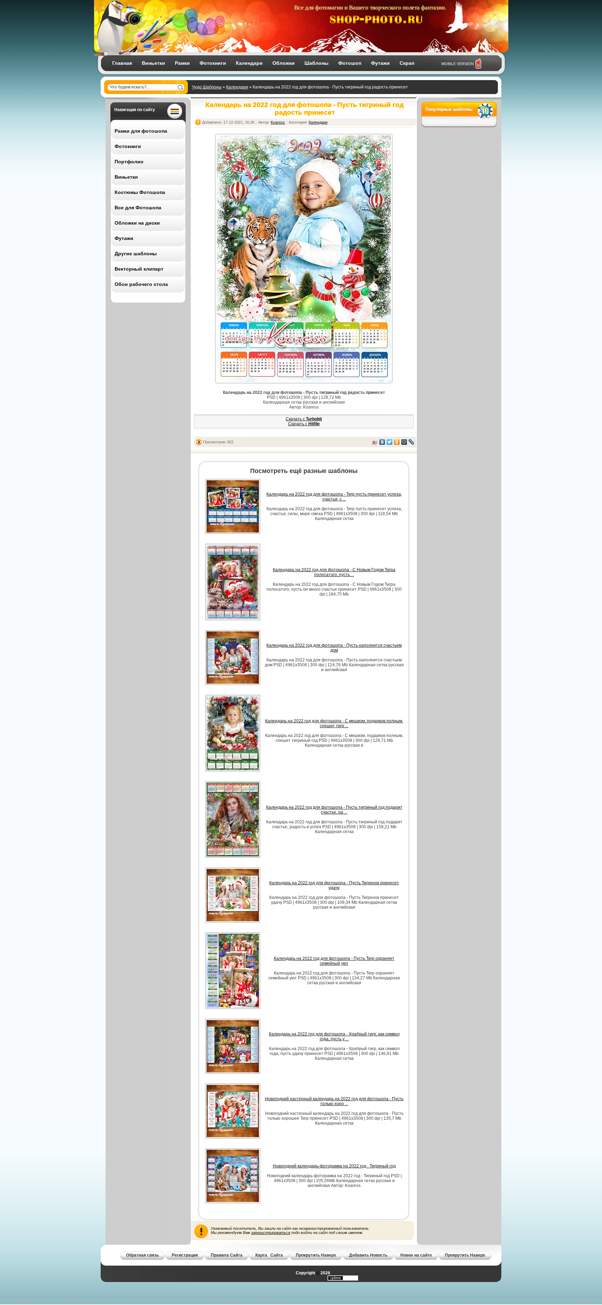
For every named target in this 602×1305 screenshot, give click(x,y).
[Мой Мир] (404, 441)
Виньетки (153, 63)
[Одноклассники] (397, 441)
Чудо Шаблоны (207, 87)
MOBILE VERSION (457, 64)
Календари (249, 63)
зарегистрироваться (270, 1232)
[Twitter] (389, 441)
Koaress (278, 122)
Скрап (407, 63)
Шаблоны (316, 63)
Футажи (380, 63)
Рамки (182, 63)
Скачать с (304, 419)
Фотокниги (213, 63)
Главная (122, 63)
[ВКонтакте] (382, 441)
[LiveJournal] (411, 441)
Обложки (283, 63)
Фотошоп (349, 63)
